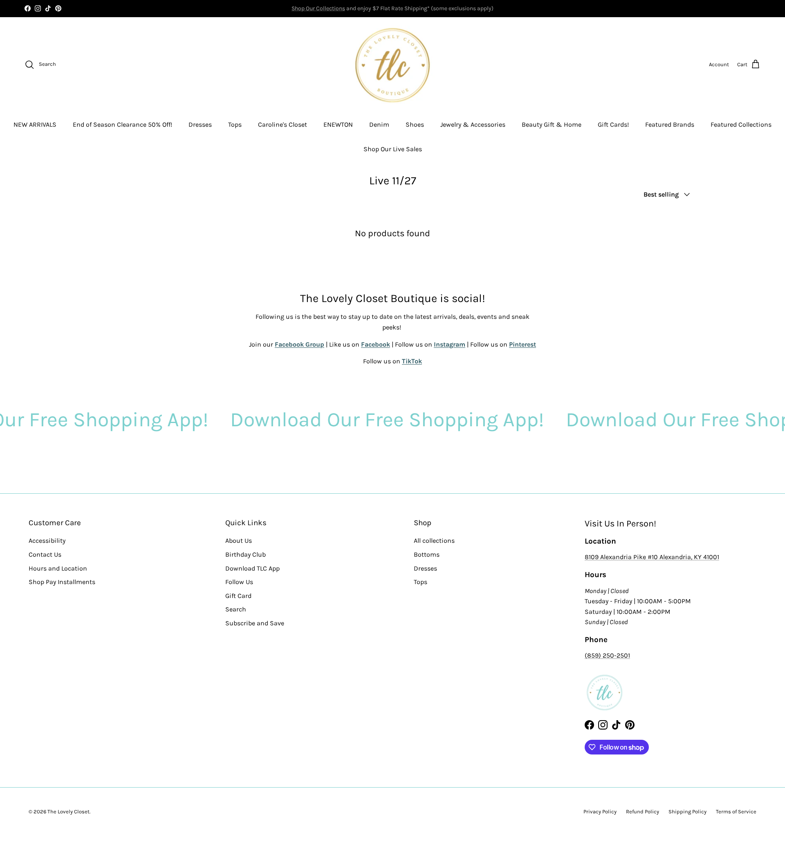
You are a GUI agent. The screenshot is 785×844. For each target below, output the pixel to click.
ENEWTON (338, 124)
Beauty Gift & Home (551, 124)
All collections (434, 540)
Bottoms (427, 554)
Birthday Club (245, 554)
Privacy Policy (600, 811)
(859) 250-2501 (607, 655)
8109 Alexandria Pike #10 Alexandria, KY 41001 (652, 557)
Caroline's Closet (282, 124)
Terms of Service (736, 811)
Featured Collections (741, 124)
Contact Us (45, 554)
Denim (379, 124)
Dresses (200, 124)
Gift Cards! (613, 124)
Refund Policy (642, 811)
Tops (235, 124)
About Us (238, 540)
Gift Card (238, 596)
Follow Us (239, 582)
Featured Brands (669, 124)
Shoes (415, 124)
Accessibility (47, 540)
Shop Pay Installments (62, 582)
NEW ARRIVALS (34, 124)
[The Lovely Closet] (392, 64)
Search (235, 609)
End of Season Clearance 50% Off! (122, 124)
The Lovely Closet (68, 811)
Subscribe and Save (254, 623)
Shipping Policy (687, 811)
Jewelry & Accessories (472, 124)
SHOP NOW (421, 9)
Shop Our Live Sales (392, 149)
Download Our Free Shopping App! (354, 419)
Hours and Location (58, 568)
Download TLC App (252, 568)
